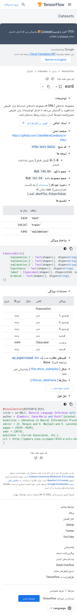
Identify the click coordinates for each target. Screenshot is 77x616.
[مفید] (53, 79)
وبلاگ (71, 512)
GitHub (70, 524)
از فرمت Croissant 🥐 (49, 31)
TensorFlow (67, 71)
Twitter (69, 530)
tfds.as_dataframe (44, 380)
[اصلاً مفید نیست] (47, 79)
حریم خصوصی (57, 590)
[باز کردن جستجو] (23, 4)
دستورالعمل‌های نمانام (64, 570)
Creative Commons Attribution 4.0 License (51, 476)
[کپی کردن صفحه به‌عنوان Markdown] (48, 86)
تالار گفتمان (68, 518)
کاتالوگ (30, 71)
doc (25, 358)
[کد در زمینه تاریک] (65, 249)
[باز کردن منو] (69, 4)
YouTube (68, 536)
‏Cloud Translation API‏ (43, 53)
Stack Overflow (65, 565)
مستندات (43, 185)
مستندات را (62, 36)
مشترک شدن (29, 598)
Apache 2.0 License (57, 480)
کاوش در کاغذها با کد (34, 123)
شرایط (71, 590)
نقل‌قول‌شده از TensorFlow (60, 576)
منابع (54, 71)
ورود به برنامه (11, 4)
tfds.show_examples (45, 369)
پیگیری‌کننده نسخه (65, 553)
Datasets (66, 16)
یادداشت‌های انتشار (65, 559)
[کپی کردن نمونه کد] (71, 249)
